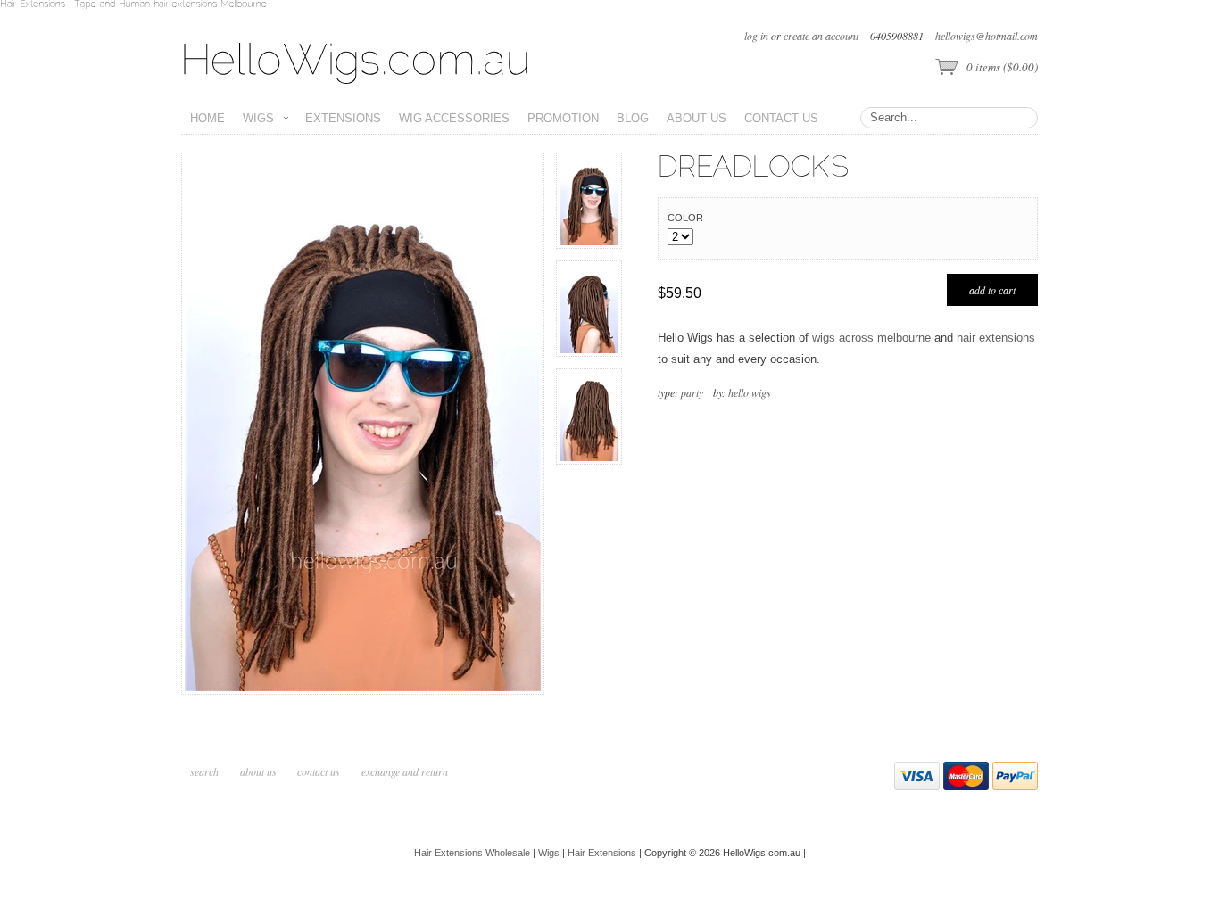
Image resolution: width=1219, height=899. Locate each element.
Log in (756, 36)
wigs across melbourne (871, 337)
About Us (259, 771)
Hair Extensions (602, 852)
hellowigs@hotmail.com (986, 36)
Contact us (318, 771)
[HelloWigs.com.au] (356, 61)
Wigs (549, 852)
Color (685, 217)
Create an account (821, 36)
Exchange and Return (404, 771)
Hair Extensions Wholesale (472, 852)
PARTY (692, 392)
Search (204, 771)
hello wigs (749, 392)
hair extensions (996, 337)
